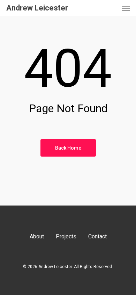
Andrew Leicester (37, 8)
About (37, 236)
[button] (126, 8)
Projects (66, 236)
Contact (97, 236)
